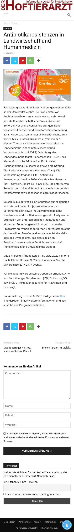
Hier (62, 296)
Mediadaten (9, 521)
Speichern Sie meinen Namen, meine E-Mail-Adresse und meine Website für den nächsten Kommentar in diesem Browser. (36, 437)
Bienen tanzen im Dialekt (56, 347)
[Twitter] (14, 60)
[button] (69, 15)
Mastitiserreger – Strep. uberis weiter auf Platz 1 (17, 349)
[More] (38, 60)
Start (5, 23)
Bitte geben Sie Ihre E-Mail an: (20, 481)
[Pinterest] (22, 60)
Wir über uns (24, 521)
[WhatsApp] (30, 60)
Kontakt (37, 521)
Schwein (15, 23)
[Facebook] (6, 60)
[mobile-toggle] (5, 15)
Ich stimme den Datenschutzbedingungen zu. (34, 494)
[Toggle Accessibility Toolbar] (66, 524)
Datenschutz (50, 521)
